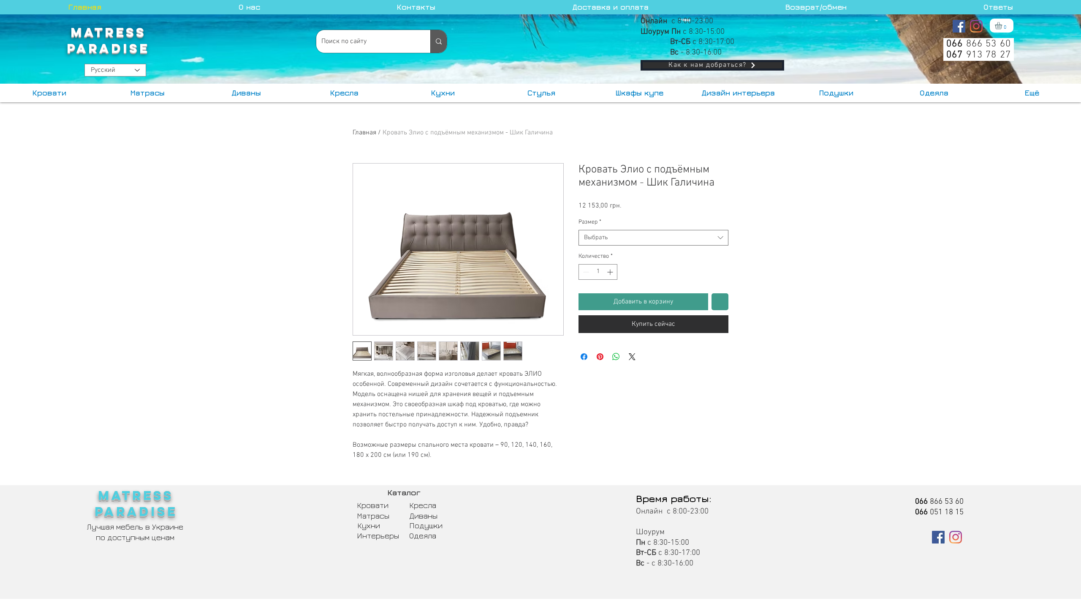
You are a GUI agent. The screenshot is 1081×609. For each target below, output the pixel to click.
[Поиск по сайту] (438, 41)
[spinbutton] (598, 272)
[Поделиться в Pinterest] (600, 357)
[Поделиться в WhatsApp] (616, 357)
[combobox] (653, 238)
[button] (1002, 25)
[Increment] (611, 272)
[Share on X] (632, 357)
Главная (364, 132)
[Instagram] (976, 26)
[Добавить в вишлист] (720, 301)
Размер (590, 222)
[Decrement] (585, 272)
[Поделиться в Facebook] (584, 357)
